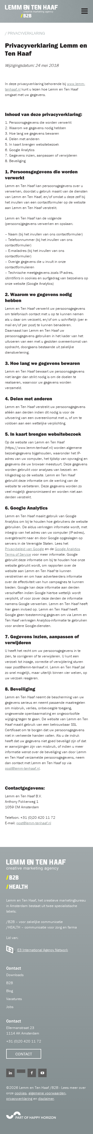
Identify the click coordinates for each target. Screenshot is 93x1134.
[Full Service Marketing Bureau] (31, 1114)
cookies (21, 1093)
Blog (9, 990)
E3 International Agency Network (42, 949)
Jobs (9, 1006)
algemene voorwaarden (47, 1093)
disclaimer (46, 1098)
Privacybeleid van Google (24, 548)
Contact (23, 1054)
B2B (9, 982)
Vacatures (14, 998)
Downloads (15, 974)
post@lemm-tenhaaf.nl (22, 768)
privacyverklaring (19, 1098)
